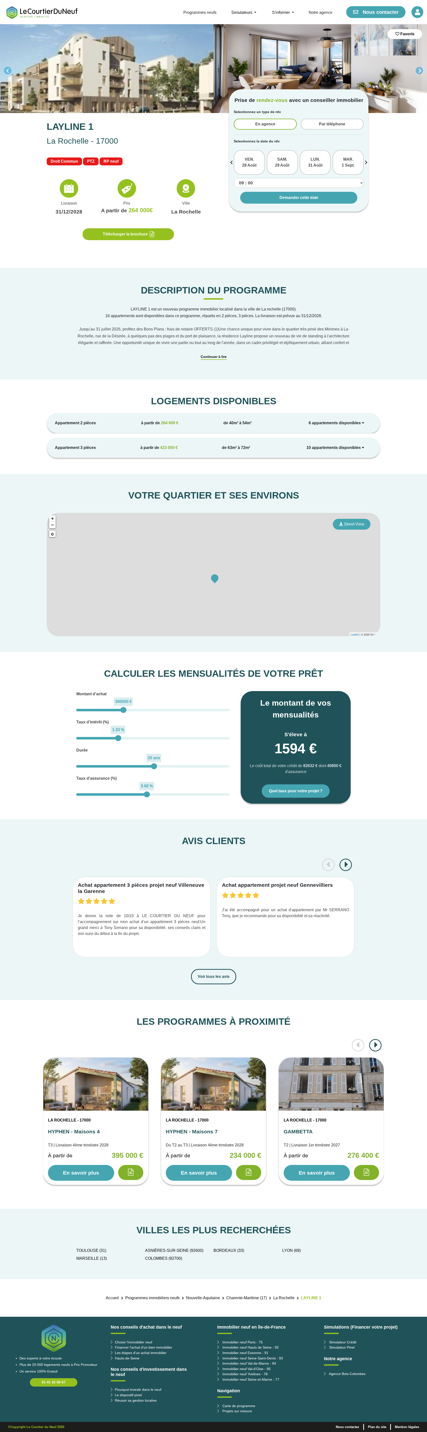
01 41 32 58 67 (53, 1382)
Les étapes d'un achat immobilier (141, 1353)
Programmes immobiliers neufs (152, 1298)
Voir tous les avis (214, 976)
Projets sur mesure (236, 1411)
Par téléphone (332, 124)
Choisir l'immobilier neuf (133, 1342)
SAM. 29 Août (282, 162)
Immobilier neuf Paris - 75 (242, 1342)
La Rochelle (284, 1298)
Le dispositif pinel (128, 1395)
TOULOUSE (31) (91, 1250)
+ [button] (52, 518)
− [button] (52, 524)
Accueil (112, 1298)
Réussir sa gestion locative (136, 1400)
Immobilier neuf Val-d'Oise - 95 (246, 1369)
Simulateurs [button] (242, 12)
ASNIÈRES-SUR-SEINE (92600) (174, 1250)
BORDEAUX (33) (229, 1250)
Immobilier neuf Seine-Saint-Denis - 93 (252, 1358)
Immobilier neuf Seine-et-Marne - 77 (250, 1379)
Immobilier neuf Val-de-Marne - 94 (248, 1363)
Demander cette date (298, 197)
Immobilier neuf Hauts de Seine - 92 (250, 1347)
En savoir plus (81, 1173)
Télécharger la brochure (125, 234)
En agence (265, 124)
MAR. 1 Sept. (348, 162)
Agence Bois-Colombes (346, 1374)
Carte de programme (238, 1406)
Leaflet (355, 634)
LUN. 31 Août (315, 162)
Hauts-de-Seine (127, 1358)
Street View (353, 524)
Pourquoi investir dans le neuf (138, 1390)
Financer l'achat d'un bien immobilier (143, 1347)
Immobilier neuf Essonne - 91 (244, 1353)
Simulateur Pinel (341, 1347)
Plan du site (377, 1427)
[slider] (123, 710)
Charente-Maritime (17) (246, 1298)
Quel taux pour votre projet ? (295, 791)
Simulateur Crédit (342, 1342)
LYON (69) (291, 1250)
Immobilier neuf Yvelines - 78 (244, 1374)
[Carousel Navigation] (213, 70)
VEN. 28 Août (249, 162)
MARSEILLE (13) (91, 1258)
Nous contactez (347, 1427)
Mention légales (407, 1427)
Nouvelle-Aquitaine (203, 1298)
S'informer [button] (281, 12)
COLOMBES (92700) (163, 1258)
